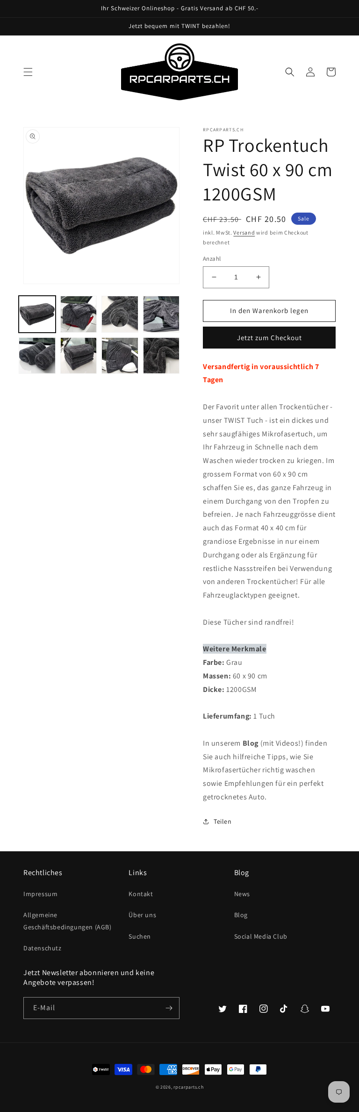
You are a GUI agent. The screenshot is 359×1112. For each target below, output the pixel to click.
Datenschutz (42, 948)
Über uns (142, 915)
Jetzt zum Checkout (269, 337)
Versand (244, 232)
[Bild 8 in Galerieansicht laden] (161, 355)
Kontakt (141, 894)
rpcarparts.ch (188, 1087)
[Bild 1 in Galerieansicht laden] (37, 314)
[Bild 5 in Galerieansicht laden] (37, 355)
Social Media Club (260, 936)
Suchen (140, 936)
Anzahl (212, 259)
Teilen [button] (223, 821)
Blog (241, 915)
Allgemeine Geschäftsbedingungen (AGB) (67, 921)
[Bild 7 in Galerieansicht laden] (119, 355)
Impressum (40, 894)
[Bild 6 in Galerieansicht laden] (78, 355)
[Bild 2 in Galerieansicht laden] (78, 314)
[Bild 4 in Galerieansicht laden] (161, 314)
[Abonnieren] (168, 1008)
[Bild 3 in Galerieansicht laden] (119, 314)
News (242, 894)
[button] (28, 72)
